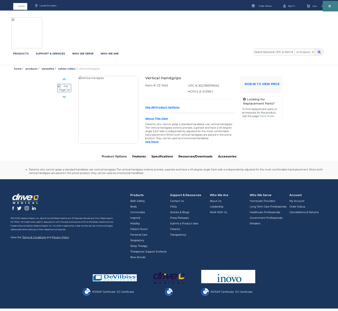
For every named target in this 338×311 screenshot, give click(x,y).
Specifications (162, 156)
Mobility (135, 223)
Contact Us (177, 201)
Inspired (135, 217)
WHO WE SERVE (82, 53)
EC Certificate (125, 291)
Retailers (255, 223)
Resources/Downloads (195, 156)
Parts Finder (266, 116)
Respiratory (137, 240)
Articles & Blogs (179, 212)
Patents (175, 229)
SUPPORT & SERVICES (50, 53)
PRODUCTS (21, 53)
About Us (215, 201)
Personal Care (138, 234)
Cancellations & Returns (304, 212)
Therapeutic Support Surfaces (148, 251)
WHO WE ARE (110, 53)
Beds (133, 206)
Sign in (291, 6)
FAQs (173, 206)
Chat (117, 17)
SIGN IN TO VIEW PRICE (262, 84)
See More (152, 141)
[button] (20, 6)
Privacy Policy (60, 237)
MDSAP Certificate (103, 291)
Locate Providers (47, 5)
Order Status (265, 6)
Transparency (178, 234)
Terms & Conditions (34, 237)
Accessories (227, 156)
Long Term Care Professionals (268, 206)
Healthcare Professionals (265, 212)
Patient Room (139, 229)
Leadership (216, 206)
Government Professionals (266, 217)
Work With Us (218, 212)
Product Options (114, 156)
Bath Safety (137, 201)
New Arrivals (137, 257)
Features (139, 156)
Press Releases (179, 217)
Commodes (137, 212)
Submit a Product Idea (184, 223)
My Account (296, 201)
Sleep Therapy (139, 246)
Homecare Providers (262, 201)
